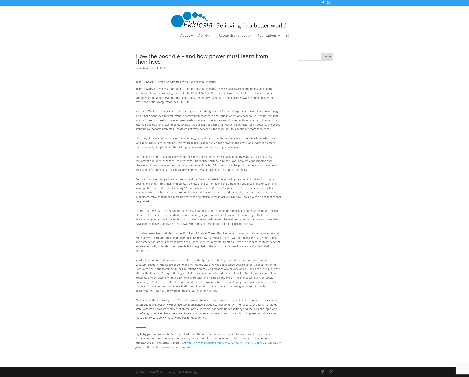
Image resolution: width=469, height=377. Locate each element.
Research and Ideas (234, 36)
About (185, 36)
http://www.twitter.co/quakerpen (176, 347)
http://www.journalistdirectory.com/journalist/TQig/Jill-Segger (224, 343)
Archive (143, 68)
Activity (204, 36)
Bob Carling (190, 372)
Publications (267, 36)
